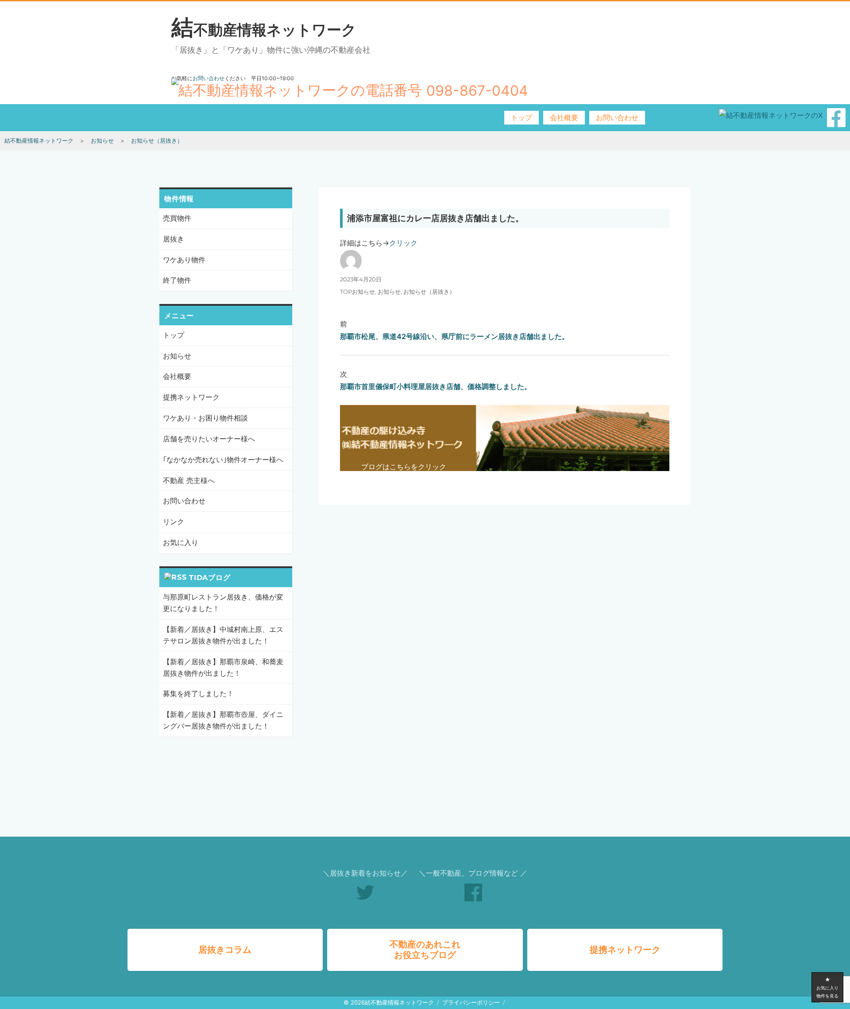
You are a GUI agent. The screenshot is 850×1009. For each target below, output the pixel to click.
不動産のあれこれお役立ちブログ (425, 949)
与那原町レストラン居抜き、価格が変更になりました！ (223, 602)
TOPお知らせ (357, 291)
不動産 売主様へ (189, 480)
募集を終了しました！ (198, 693)
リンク (173, 521)
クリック (403, 242)
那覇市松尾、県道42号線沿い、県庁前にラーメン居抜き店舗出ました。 (454, 336)
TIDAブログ (209, 577)
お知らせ (389, 291)
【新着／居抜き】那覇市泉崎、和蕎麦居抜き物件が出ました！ (223, 667)
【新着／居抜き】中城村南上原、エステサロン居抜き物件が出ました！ (223, 635)
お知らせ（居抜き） (429, 291)
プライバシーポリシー (471, 1002)
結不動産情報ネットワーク (263, 30)
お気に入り (180, 542)
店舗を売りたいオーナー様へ (209, 438)
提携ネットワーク (191, 397)
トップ (521, 117)
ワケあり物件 (184, 259)
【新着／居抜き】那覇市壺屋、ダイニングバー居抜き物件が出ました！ (223, 720)
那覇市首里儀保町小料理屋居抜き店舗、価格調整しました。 (435, 386)
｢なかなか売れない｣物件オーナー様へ (223, 459)
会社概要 (564, 117)
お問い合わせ (617, 117)
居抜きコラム (224, 949)
